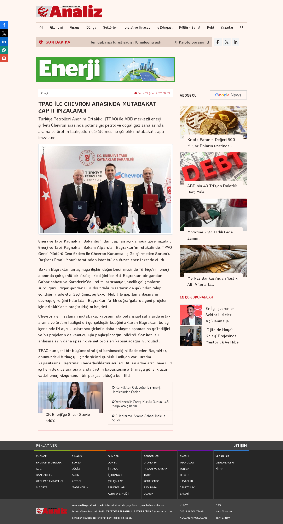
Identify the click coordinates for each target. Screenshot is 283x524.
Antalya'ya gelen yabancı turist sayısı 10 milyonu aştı (101, 42)
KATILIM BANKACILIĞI (49, 481)
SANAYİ (184, 493)
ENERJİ (184, 456)
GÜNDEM (114, 456)
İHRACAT (113, 468)
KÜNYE (184, 505)
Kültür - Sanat (189, 27)
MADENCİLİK (80, 487)
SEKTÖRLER (151, 456)
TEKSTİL (185, 475)
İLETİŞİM (239, 445)
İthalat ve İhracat (136, 27)
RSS (218, 505)
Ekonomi (56, 27)
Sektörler (110, 27)
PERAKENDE (152, 481)
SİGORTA (41, 487)
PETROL (77, 481)
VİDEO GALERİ (225, 462)
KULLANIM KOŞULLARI (193, 517)
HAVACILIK (186, 481)
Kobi (210, 27)
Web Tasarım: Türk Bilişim (224, 514)
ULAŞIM (149, 493)
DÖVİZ (76, 468)
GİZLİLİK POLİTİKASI (192, 511)
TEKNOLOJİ (187, 462)
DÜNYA (112, 462)
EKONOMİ (42, 456)
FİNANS (77, 456)
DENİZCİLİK (187, 487)
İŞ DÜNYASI (115, 475)
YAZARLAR (222, 456)
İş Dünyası (164, 27)
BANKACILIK (44, 475)
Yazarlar (227, 27)
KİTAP (219, 468)
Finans (75, 27)
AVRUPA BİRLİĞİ (118, 493)
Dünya (91, 27)
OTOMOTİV (150, 462)
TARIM (148, 475)
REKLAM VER (46, 445)
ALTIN (75, 475)
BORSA (76, 462)
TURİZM (185, 468)
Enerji (44, 93)
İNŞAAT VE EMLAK (155, 468)
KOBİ (39, 468)
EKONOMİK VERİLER (49, 462)
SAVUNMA (150, 487)
